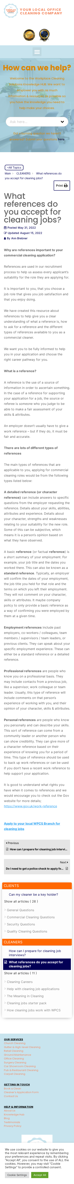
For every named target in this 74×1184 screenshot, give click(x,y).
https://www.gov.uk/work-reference (30, 806)
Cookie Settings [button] (17, 1175)
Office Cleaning (14, 1058)
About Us (9, 1110)
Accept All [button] (40, 1175)
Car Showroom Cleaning (20, 1066)
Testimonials (12, 1122)
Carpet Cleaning (14, 1074)
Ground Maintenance (17, 1055)
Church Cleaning (14, 1043)
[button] (37, 51)
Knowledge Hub (14, 1114)
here (61, 139)
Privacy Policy (12, 1126)
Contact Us (11, 1096)
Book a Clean (12, 1088)
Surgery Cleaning (15, 1062)
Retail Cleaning (13, 1051)
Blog (7, 1118)
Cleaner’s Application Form (21, 1092)
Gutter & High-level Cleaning (22, 1047)
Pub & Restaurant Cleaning (21, 1070)
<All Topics (14, 167)
